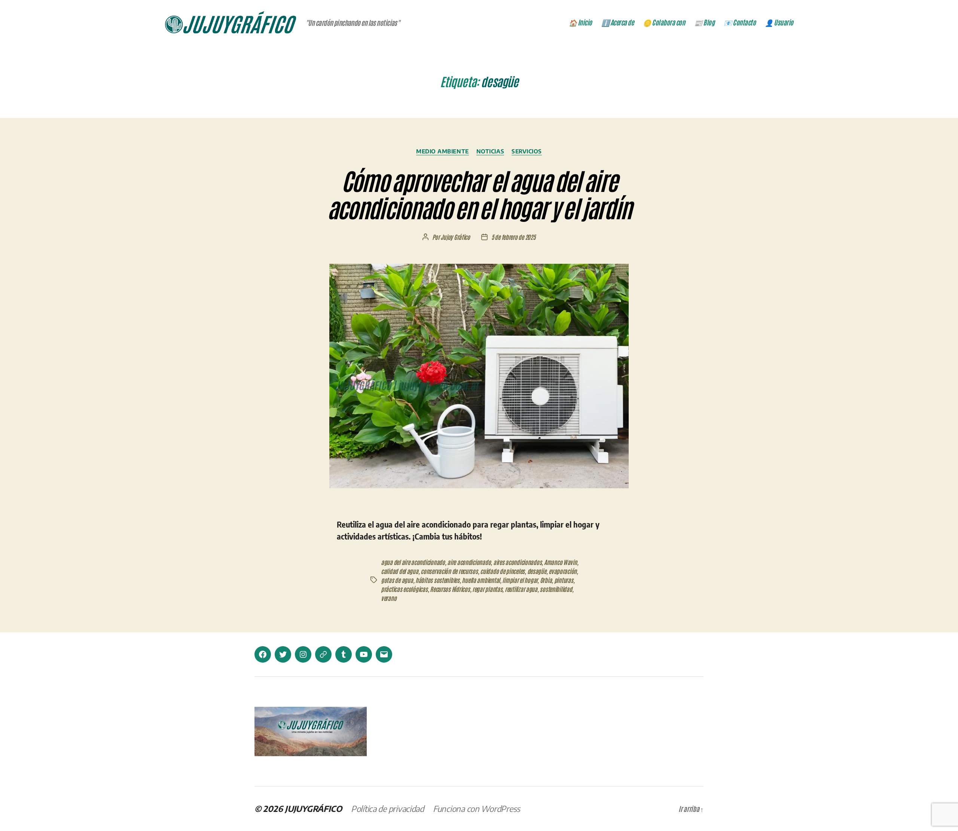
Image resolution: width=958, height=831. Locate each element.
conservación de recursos (449, 571)
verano (388, 598)
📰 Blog (704, 22)
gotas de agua (397, 580)
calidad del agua (399, 571)
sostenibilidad (556, 589)
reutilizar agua (521, 589)
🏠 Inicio (580, 22)
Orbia (546, 580)
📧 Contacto (740, 22)
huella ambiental (481, 580)
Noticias (490, 151)
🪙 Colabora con (664, 22)
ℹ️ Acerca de (617, 22)
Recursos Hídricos (450, 589)
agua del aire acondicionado (413, 562)
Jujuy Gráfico (455, 237)
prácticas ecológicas (404, 589)
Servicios (527, 151)
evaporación (563, 571)
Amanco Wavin (560, 562)
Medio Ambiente (442, 151)
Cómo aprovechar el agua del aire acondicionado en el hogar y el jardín (479, 193)
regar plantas (487, 589)
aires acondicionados (517, 562)
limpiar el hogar (519, 580)
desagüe (536, 571)
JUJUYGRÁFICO (313, 808)
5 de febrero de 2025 (513, 237)
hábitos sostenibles (437, 580)
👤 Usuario (779, 22)
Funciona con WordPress (476, 808)
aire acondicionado (469, 562)
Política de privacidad (387, 808)
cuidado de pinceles (502, 571)
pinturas (563, 580)
